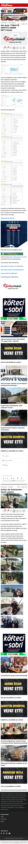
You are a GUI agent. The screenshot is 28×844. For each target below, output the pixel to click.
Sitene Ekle (3, 819)
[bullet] (14, 478)
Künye (2, 816)
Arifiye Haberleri (12, 22)
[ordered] (11, 478)
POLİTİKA (10, 487)
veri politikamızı (16, 842)
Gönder (14, 480)
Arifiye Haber (4, 22)
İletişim (2, 821)
